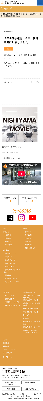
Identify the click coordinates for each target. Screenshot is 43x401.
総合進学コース (10, 260)
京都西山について (11, 253)
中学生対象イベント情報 (11, 158)
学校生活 (8, 241)
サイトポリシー (20, 394)
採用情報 (6, 346)
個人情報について (8, 394)
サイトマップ (7, 353)
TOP (4, 228)
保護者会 (26, 318)
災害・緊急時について (30, 312)
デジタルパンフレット (30, 199)
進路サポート (9, 266)
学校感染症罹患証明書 (30, 308)
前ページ (8, 82)
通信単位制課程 (30, 389)
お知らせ (8, 235)
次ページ (34, 82)
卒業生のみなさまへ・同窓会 (31, 322)
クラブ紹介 (29, 235)
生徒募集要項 (9, 299)
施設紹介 (28, 241)
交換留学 (8, 275)
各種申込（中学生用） (10, 152)
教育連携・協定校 (11, 278)
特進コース (8, 257)
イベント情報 (9, 295)
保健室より (29, 245)
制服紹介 (28, 238)
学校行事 (28, 232)
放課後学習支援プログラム (12, 271)
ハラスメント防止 (9, 349)
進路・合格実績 (10, 263)
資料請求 (6, 343)
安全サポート (27, 315)
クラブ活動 (8, 245)
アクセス (6, 339)
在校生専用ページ (29, 292)
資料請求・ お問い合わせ (11, 146)
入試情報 (8, 238)
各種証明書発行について (31, 327)
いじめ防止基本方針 (25, 396)
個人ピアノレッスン (12, 282)
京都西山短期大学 (30, 382)
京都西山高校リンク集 (12, 305)
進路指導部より (30, 248)
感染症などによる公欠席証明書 (31, 304)
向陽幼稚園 (11, 389)
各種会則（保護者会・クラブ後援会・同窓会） (31, 331)
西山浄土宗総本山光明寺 (11, 383)
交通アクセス (10, 198)
